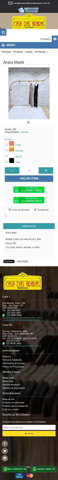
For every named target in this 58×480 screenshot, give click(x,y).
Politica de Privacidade (13, 366)
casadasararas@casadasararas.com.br (20, 320)
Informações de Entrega (13, 363)
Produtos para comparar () (15, 406)
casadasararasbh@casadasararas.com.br (21, 346)
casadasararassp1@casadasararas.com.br (22, 317)
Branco (18, 156)
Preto (17, 162)
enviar (31, 433)
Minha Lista (7, 381)
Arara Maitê (22, 261)
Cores (9, 139)
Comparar (43, 209)
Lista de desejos (20, 209)
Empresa (6, 356)
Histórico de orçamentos (13, 388)
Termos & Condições (12, 360)
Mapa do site (8, 399)
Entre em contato (10, 409)
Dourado (19, 150)
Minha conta (8, 378)
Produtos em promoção (13, 402)
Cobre (18, 145)
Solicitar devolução (11, 384)
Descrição (29, 226)
